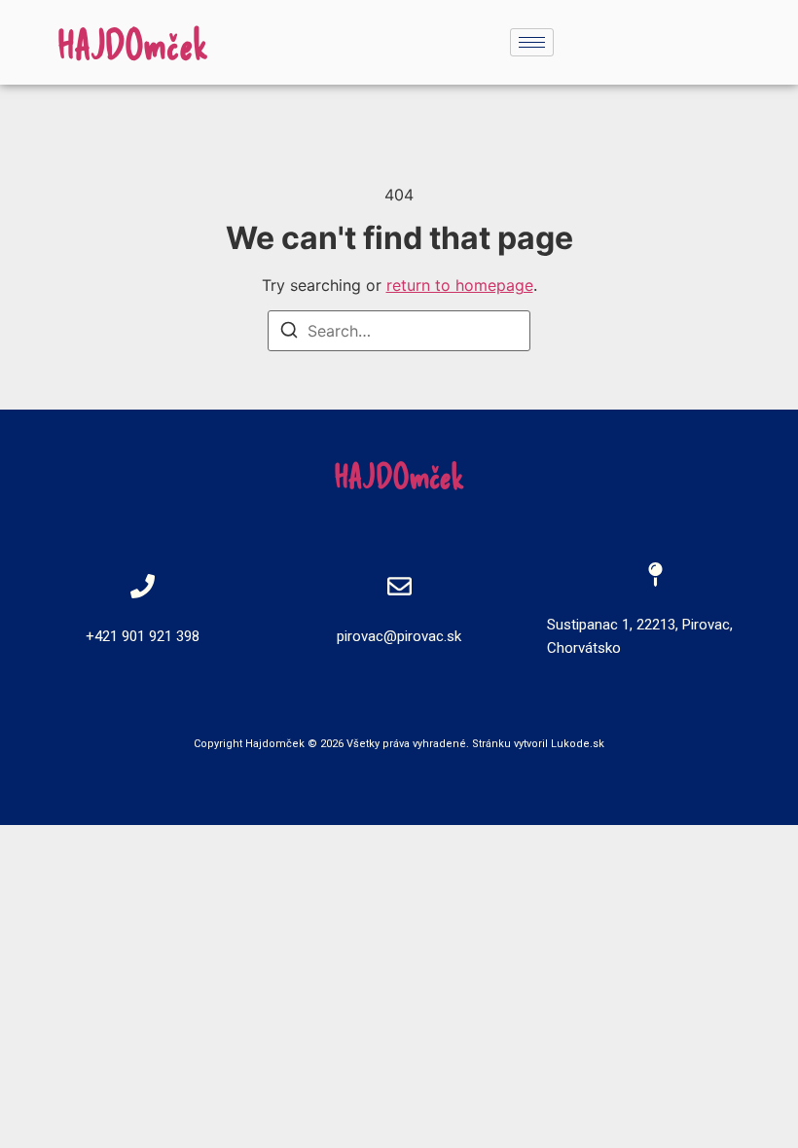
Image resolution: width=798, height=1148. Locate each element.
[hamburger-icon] (532, 42)
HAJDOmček (132, 43)
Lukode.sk (577, 743)
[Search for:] (399, 330)
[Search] (289, 332)
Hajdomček (275, 743)
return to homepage (459, 285)
